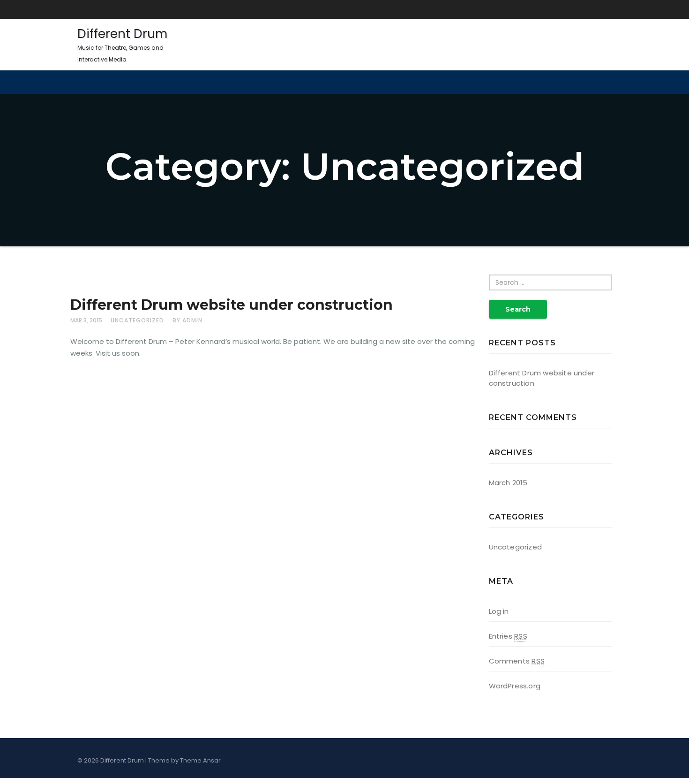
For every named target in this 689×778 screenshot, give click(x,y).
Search (518, 309)
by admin (187, 320)
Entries (508, 636)
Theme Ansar (200, 760)
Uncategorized (137, 320)
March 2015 (508, 483)
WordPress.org (515, 686)
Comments (517, 661)
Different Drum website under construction (231, 304)
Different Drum (122, 44)
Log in (499, 611)
